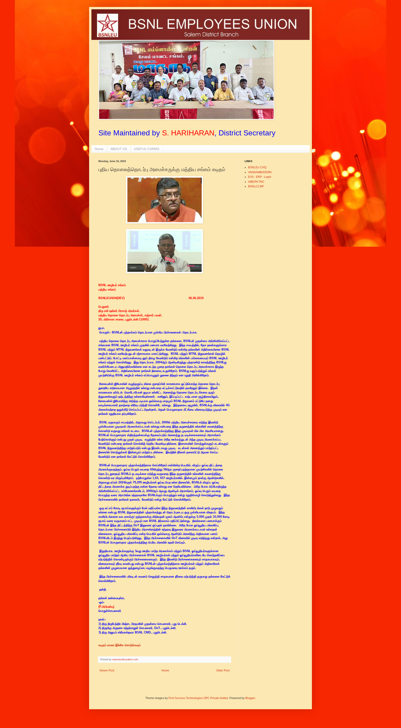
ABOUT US (118, 149)
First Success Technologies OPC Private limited (198, 698)
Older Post (223, 670)
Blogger (250, 698)
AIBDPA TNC (256, 181)
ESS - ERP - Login (259, 177)
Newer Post (107, 670)
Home (99, 149)
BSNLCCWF (256, 186)
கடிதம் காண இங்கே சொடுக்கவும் (120, 645)
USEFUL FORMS (146, 149)
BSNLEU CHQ (257, 167)
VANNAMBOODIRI (260, 172)
